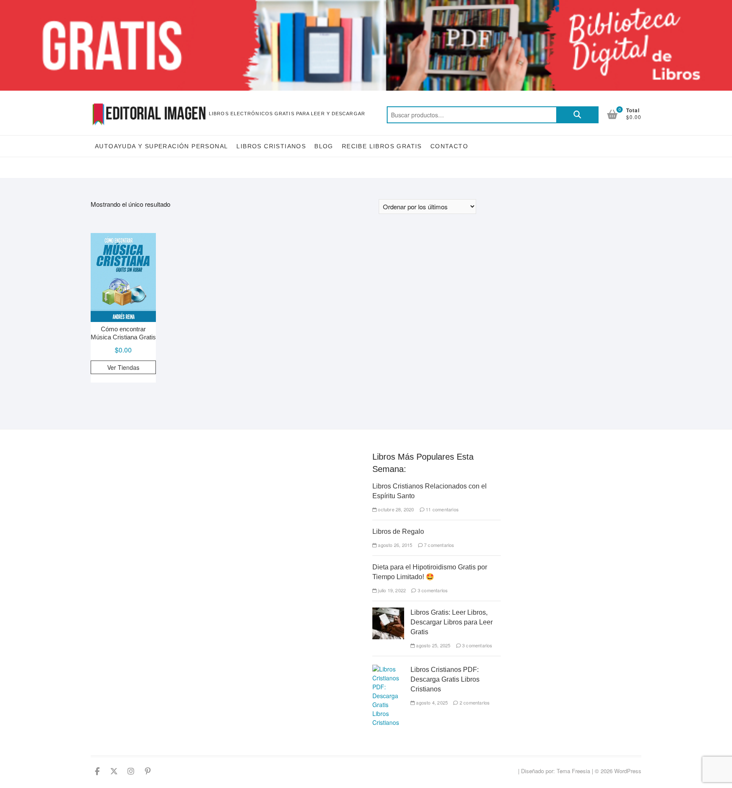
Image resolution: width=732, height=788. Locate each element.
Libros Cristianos (271, 146)
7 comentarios (439, 544)
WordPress (627, 771)
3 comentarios (432, 590)
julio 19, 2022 (391, 590)
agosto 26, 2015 (394, 544)
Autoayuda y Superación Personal (161, 146)
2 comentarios (474, 702)
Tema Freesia (573, 771)
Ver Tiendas (123, 367)
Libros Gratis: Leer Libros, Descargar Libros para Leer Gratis (451, 622)
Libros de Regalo (398, 531)
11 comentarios (441, 509)
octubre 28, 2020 (395, 509)
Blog (323, 146)
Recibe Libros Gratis (382, 146)
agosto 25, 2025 (432, 645)
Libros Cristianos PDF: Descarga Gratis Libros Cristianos (445, 679)
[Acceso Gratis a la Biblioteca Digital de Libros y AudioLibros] (366, 4)
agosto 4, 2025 (431, 702)
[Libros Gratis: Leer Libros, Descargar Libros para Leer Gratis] (388, 612)
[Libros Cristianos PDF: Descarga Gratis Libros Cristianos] (388, 669)
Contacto (449, 146)
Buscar (577, 114)
